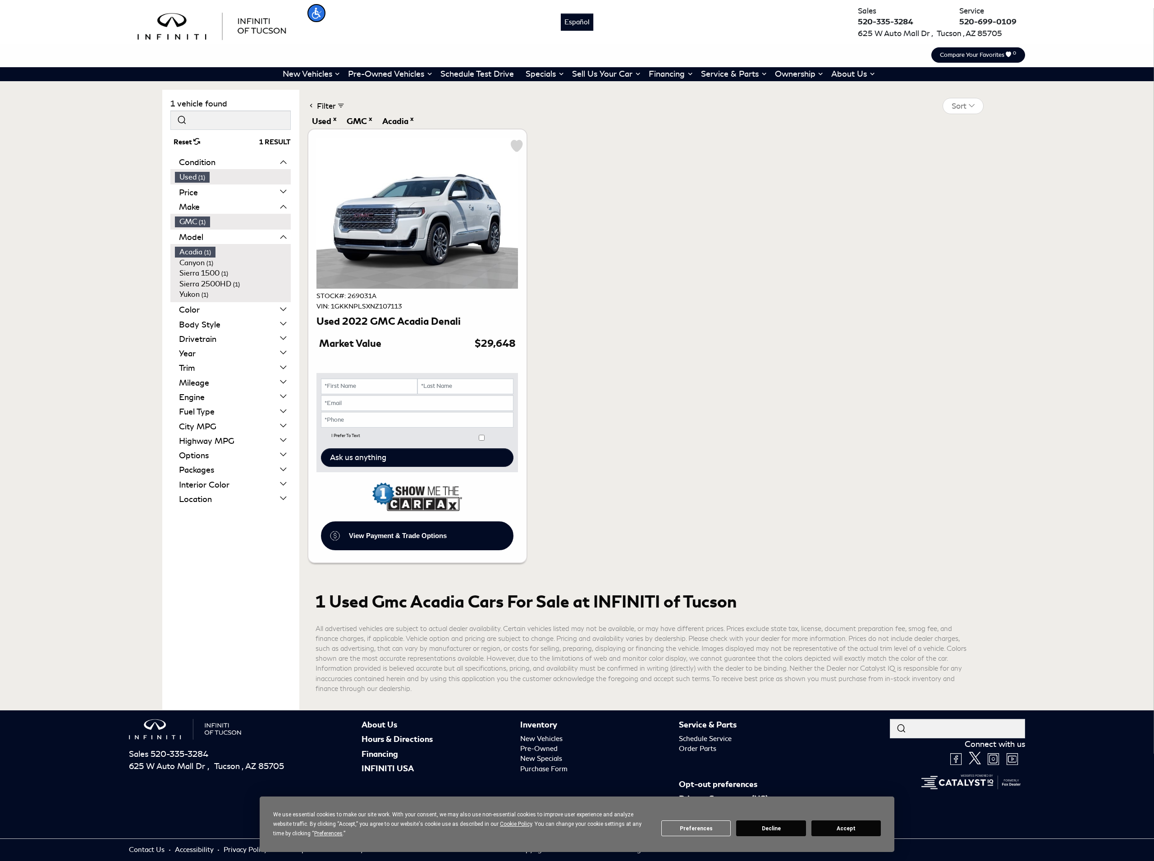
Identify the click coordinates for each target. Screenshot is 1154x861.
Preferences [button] (328, 833)
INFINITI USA (388, 768)
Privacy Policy (246, 850)
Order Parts (697, 749)
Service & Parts (708, 724)
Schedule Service (705, 739)
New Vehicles (541, 739)
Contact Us (147, 850)
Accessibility (195, 850)
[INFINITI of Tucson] (212, 25)
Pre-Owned (539, 749)
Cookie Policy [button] (516, 824)
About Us (379, 724)
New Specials (541, 759)
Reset (183, 142)
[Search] (181, 120)
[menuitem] (233, 177)
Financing (380, 754)
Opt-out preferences (718, 784)
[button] (316, 13)
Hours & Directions (397, 739)
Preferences (696, 828)
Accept (846, 828)
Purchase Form (544, 769)
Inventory (538, 724)
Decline (771, 828)
